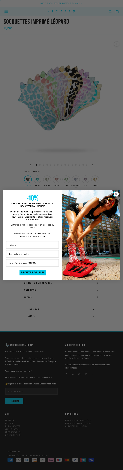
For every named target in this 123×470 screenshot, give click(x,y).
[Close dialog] (116, 194)
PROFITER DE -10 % (32, 272)
